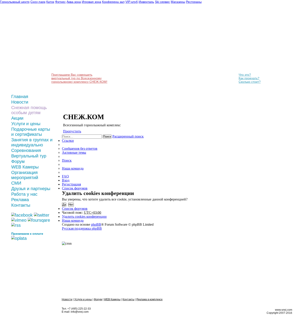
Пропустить (72, 131)
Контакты (20, 205)
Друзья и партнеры (30, 188)
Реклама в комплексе (149, 299)
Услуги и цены (25, 123)
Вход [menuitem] (65, 180)
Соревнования (26, 150)
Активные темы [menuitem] (74, 152)
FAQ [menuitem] (65, 176)
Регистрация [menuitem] (71, 184)
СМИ (16, 183)
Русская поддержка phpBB (82, 228)
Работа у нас (24, 194)
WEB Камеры (25, 167)
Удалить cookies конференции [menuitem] (84, 216)
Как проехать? (249, 78)
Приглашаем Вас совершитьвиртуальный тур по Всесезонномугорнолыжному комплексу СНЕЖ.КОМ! (79, 78)
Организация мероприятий (24, 175)
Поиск (107, 136)
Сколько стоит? (250, 81)
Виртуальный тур (28, 155)
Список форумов (74, 208)
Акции (17, 118)
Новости (19, 102)
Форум (18, 161)
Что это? (245, 74)
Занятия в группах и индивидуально (31, 142)
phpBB (96, 224)
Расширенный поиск (128, 136)
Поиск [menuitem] (67, 160)
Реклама (20, 199)
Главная (19, 96)
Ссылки (68, 140)
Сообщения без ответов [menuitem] (79, 148)
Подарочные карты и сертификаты (30, 132)
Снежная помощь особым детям (29, 110)
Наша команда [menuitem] (73, 168)
